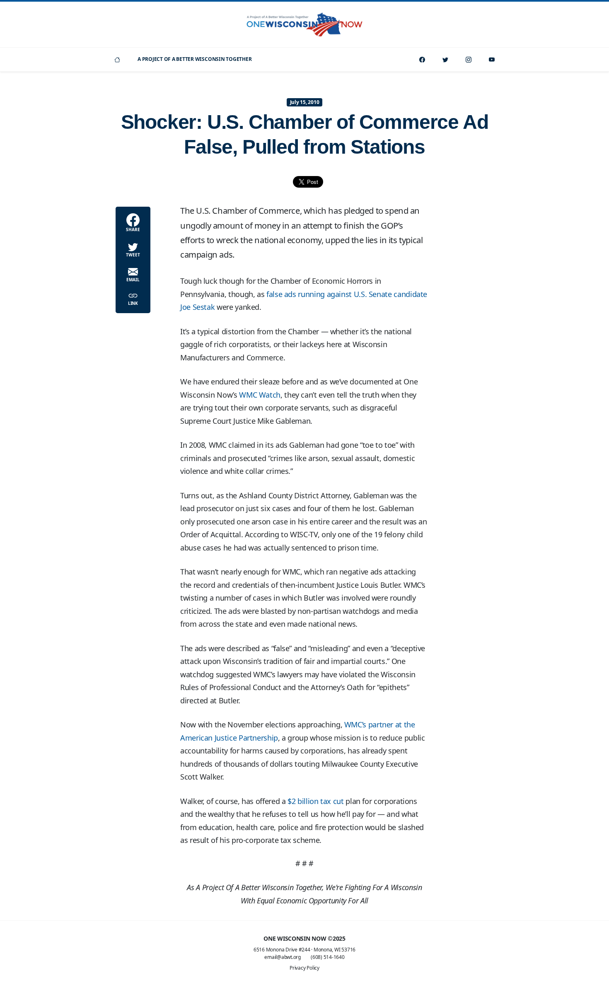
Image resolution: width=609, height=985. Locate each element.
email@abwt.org (282, 957)
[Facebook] (422, 59)
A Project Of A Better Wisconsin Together (194, 59)
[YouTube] (491, 59)
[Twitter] (445, 59)
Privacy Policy (304, 967)
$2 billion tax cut (316, 801)
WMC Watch (259, 395)
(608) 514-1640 (328, 957)
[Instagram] (468, 59)
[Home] (117, 59)
